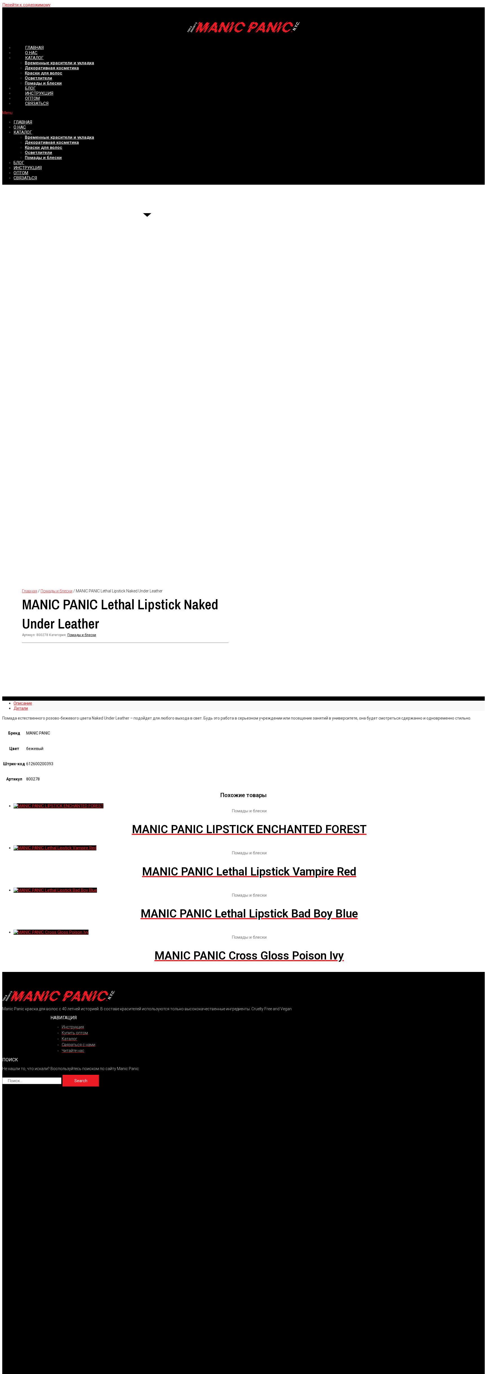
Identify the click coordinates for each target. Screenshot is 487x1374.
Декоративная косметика (52, 67)
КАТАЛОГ (34, 57)
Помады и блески (43, 157)
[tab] (249, 703)
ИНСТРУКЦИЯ (28, 167)
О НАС (20, 127)
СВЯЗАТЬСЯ (36, 103)
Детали (21, 708)
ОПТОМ (21, 172)
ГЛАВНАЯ (23, 122)
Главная (29, 591)
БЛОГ (19, 162)
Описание (23, 703)
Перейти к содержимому (26, 4)
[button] (243, 112)
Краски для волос (43, 73)
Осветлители (38, 78)
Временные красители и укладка (59, 62)
